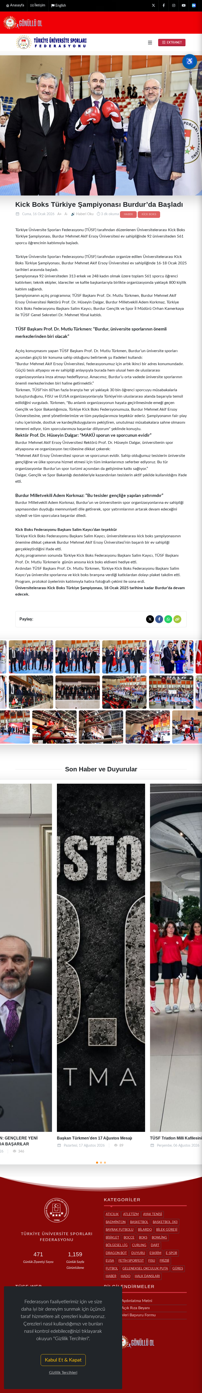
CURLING (139, 1245)
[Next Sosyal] (194, 5)
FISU (151, 1260)
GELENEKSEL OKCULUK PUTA (145, 1268)
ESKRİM (155, 1253)
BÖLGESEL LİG (117, 1245)
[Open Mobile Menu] (150, 43)
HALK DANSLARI (147, 1276)
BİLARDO (145, 1229)
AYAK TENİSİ (152, 1214)
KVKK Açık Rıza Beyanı (130, 1308)
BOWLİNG (159, 1237)
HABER (128, 214)
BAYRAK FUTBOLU (120, 1229)
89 (28, 1145)
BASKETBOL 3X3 (165, 1222)
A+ (59, 214)
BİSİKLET (112, 1237)
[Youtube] (184, 5)
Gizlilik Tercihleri (63, 1373)
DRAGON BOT (116, 1253)
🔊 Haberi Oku (83, 214)
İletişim (39, 5)
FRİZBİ (164, 1260)
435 (124, 1145)
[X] (153, 5)
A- (66, 214)
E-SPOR (171, 1253)
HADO (125, 1276)
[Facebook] (163, 5)
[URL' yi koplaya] (177, 619)
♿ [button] (190, 61)
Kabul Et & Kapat (63, 1360)
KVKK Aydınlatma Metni (131, 1301)
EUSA (110, 1260)
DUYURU (138, 1253)
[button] (97, 1163)
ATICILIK (112, 1214)
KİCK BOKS (149, 214)
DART (155, 1245)
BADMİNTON (116, 1222)
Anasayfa (17, 5)
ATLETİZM (131, 1214)
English (60, 5)
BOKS (143, 1237)
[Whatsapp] (168, 619)
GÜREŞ (177, 1268)
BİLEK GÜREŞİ (166, 1229)
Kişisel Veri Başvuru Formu (133, 1315)
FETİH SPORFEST (131, 1260)
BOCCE (129, 1237)
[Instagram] (174, 5)
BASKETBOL (139, 1222)
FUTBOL (112, 1268)
